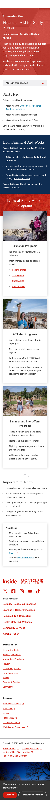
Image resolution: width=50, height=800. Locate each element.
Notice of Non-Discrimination (16, 752)
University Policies (30, 748)
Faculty (6, 664)
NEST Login (8, 718)
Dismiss (10, 794)
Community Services (14, 627)
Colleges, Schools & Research (19, 604)
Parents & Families (11, 682)
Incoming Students (12, 654)
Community (8, 687)
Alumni (6, 677)
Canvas (6, 713)
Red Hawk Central (22, 178)
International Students (13, 659)
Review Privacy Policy (32, 794)
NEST (12, 553)
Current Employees (12, 668)
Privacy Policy (9, 748)
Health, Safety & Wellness (17, 622)
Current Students (11, 650)
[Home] (23, 581)
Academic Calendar (12, 703)
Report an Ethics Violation (15, 756)
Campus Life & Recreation (17, 616)
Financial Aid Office (14, 16)
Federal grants (19, 270)
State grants (18, 275)
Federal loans (18, 286)
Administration (11, 633)
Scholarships (18, 281)
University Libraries (11, 722)
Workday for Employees (14, 727)
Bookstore (8, 708)
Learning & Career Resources (19, 610)
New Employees (10, 673)
